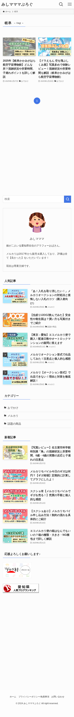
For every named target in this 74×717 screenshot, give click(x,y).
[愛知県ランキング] (21, 591)
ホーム (13, 696)
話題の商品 (14, 423)
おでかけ (13, 407)
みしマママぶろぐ (17, 4)
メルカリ (13, 415)
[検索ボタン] (61, 4)
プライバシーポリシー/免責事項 (33, 696)
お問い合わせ (57, 696)
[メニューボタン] (69, 4)
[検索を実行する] (67, 199)
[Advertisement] (37, 152)
